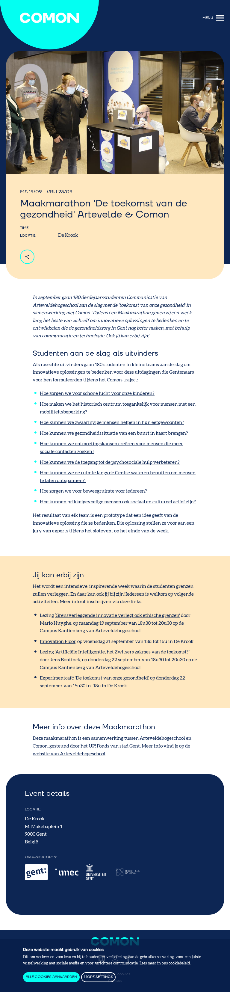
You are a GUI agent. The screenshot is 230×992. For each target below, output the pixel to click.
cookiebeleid (179, 963)
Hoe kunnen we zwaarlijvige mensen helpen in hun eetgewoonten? (112, 422)
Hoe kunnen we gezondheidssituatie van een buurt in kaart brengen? (114, 433)
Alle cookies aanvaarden (51, 976)
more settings (98, 976)
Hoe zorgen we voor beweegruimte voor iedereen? (93, 491)
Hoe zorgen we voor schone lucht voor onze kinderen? (97, 393)
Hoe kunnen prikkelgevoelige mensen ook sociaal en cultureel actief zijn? (118, 501)
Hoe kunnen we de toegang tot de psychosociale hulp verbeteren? (110, 462)
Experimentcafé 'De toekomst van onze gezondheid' (94, 678)
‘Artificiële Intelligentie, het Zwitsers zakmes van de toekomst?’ (122, 652)
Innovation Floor (57, 641)
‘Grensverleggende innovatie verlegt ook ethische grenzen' (117, 615)
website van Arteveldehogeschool (69, 753)
